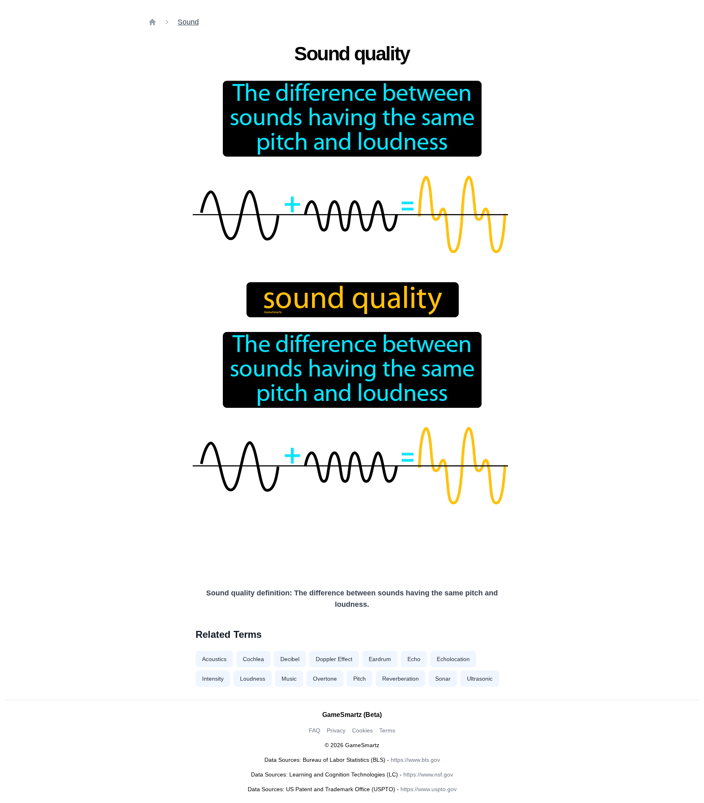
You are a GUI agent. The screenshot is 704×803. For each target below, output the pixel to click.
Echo (413, 659)
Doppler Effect (334, 659)
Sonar (443, 678)
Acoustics (214, 659)
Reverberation (400, 678)
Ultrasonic (480, 678)
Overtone (325, 678)
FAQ (314, 730)
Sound (188, 22)
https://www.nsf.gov (428, 774)
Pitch (359, 678)
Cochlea (253, 659)
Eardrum (380, 659)
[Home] (152, 22)
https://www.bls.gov (415, 760)
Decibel (289, 659)
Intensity (213, 678)
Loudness (252, 678)
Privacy (336, 730)
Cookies (362, 730)
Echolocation (453, 659)
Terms (387, 730)
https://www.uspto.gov (428, 789)
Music (289, 678)
